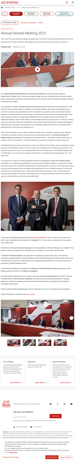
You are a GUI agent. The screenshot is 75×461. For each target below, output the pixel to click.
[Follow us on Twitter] (57, 404)
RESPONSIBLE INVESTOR (31, 14)
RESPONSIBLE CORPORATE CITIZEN (64, 14)
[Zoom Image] (71, 302)
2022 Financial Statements (38, 237)
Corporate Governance (28, 22)
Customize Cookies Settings (10, 457)
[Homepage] (2, 7)
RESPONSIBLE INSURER (16, 14)
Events (41, 22)
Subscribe (55, 416)
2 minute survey (22, 427)
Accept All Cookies (51, 457)
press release (30, 294)
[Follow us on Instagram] (64, 404)
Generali (5, 432)
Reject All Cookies (66, 457)
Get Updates (37, 427)
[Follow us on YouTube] (71, 404)
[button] (71, 318)
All (19, 7)
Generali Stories (10, 7)
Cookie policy (13, 452)
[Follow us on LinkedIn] (50, 404)
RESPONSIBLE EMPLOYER (47, 14)
